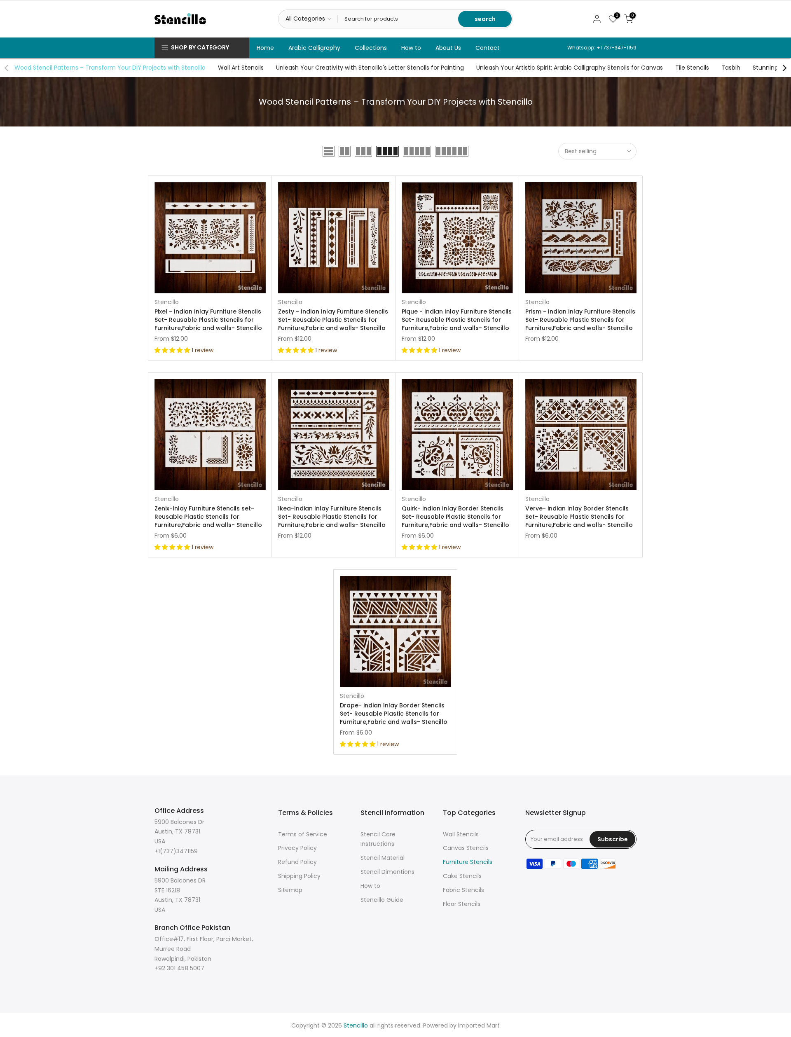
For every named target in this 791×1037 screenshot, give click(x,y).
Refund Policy (297, 862)
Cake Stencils (462, 876)
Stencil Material (382, 858)
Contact (487, 48)
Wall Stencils (461, 834)
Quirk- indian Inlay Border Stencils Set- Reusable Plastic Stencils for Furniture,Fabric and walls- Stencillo (455, 516)
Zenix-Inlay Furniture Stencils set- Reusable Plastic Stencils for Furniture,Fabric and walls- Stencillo (208, 516)
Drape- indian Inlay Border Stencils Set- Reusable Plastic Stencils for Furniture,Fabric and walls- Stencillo (393, 713)
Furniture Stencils (467, 862)
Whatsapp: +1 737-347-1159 (602, 47)
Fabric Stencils (463, 890)
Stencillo (166, 302)
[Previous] (7, 68)
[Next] (784, 68)
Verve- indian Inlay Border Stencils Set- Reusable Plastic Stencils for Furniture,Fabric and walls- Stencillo (579, 516)
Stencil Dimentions (387, 872)
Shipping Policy (299, 876)
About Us (448, 48)
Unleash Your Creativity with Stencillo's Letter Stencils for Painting (370, 67)
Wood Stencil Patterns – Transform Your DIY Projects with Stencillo (110, 67)
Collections (371, 48)
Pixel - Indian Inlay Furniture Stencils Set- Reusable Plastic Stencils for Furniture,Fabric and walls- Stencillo (208, 319)
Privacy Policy (297, 848)
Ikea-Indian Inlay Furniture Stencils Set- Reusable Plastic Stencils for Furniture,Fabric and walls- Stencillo (332, 516)
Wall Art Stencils (241, 67)
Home (265, 48)
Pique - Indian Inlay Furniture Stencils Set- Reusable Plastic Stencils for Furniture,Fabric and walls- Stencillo (457, 319)
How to (411, 48)
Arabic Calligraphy (314, 48)
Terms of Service (302, 834)
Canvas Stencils (466, 848)
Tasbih (730, 67)
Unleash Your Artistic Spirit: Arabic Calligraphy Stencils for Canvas (569, 67)
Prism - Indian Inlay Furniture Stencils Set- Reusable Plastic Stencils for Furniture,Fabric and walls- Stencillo (580, 319)
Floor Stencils (461, 904)
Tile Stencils (692, 67)
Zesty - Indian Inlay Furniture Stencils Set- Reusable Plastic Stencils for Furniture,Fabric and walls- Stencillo (333, 319)
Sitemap (290, 890)
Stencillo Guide (381, 900)
